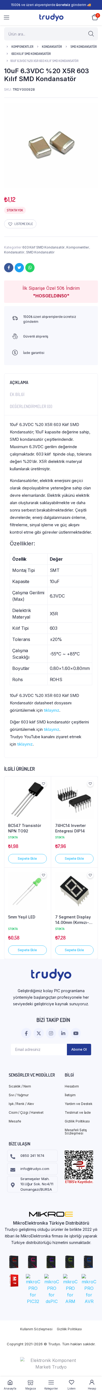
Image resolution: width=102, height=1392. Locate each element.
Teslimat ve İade (78, 1112)
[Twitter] (19, 267)
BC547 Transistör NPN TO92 (24, 828)
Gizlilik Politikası (77, 1121)
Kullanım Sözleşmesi (36, 1329)
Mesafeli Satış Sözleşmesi (76, 1131)
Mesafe (15, 1121)
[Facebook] (8, 267)
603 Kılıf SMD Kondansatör (31, 54)
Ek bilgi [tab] (17, 394)
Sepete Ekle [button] (27, 858)
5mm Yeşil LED (21, 917)
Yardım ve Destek (78, 1104)
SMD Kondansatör (83, 47)
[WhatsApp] (30, 267)
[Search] (91, 33)
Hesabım (72, 1086)
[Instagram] (51, 1033)
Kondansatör (52, 47)
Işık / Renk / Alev (21, 1104)
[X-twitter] (38, 1033)
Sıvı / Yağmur (19, 1095)
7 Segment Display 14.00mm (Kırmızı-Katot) (73, 920)
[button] (20, 223)
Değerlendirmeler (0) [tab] (31, 406)
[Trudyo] (51, 17)
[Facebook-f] (26, 1033)
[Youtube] (76, 1033)
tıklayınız (51, 710)
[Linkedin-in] (63, 1033)
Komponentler (22, 47)
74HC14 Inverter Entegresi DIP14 (70, 828)
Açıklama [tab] (19, 382)
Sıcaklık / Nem (20, 1086)
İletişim (70, 1095)
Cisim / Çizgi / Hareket (26, 1112)
